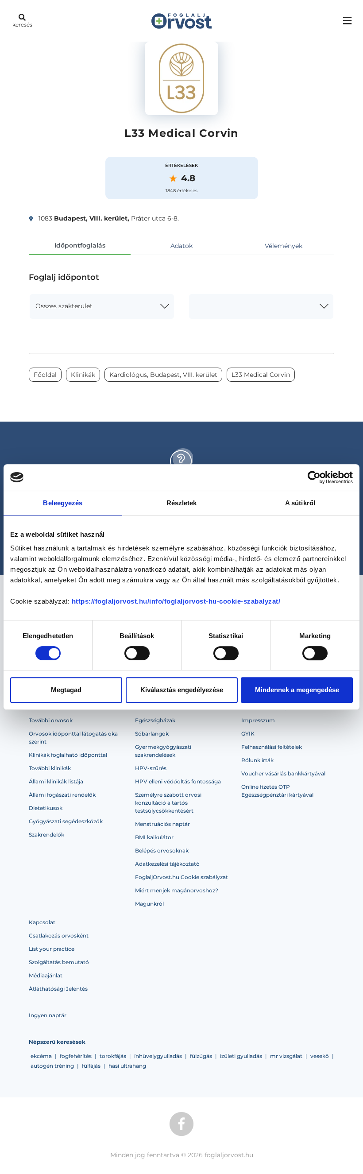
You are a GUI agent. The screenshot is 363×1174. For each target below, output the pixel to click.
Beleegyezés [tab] (62, 503)
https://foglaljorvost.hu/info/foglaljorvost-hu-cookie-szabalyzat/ (176, 601)
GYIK (248, 733)
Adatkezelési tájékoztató (167, 863)
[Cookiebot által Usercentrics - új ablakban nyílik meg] (314, 477)
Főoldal (45, 375)
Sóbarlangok (152, 733)
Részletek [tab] (181, 503)
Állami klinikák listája (56, 781)
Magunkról (149, 903)
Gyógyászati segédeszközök (66, 821)
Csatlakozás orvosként (59, 935)
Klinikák (83, 375)
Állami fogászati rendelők (62, 794)
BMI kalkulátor (154, 837)
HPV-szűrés (150, 768)
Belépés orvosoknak (162, 850)
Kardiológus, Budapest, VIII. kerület (163, 375)
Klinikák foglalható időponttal (68, 755)
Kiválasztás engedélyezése (181, 690)
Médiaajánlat (45, 975)
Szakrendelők (46, 834)
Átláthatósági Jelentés (58, 988)
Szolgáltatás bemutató (59, 962)
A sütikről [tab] (300, 503)
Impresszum (258, 720)
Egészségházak (155, 720)
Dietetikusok (45, 808)
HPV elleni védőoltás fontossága (178, 781)
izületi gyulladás (241, 1056)
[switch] (137, 653)
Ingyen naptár (47, 1015)
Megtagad (66, 690)
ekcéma (41, 1056)
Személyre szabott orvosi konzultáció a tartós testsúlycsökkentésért (168, 802)
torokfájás (113, 1056)
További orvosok (51, 720)
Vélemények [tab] (283, 246)
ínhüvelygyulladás (158, 1056)
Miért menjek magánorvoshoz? (176, 890)
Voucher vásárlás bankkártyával (283, 773)
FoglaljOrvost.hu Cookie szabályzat (181, 877)
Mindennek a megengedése (297, 690)
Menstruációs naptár (162, 824)
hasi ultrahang (127, 1065)
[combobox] (102, 306)
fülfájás (91, 1065)
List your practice (51, 948)
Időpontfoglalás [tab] (79, 245)
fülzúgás (201, 1056)
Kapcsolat (42, 922)
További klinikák (50, 768)
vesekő (319, 1056)
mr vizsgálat (286, 1056)
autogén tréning (52, 1065)
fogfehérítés (76, 1056)
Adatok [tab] (181, 246)
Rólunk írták (257, 760)
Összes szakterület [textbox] (64, 306)
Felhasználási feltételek (271, 747)
